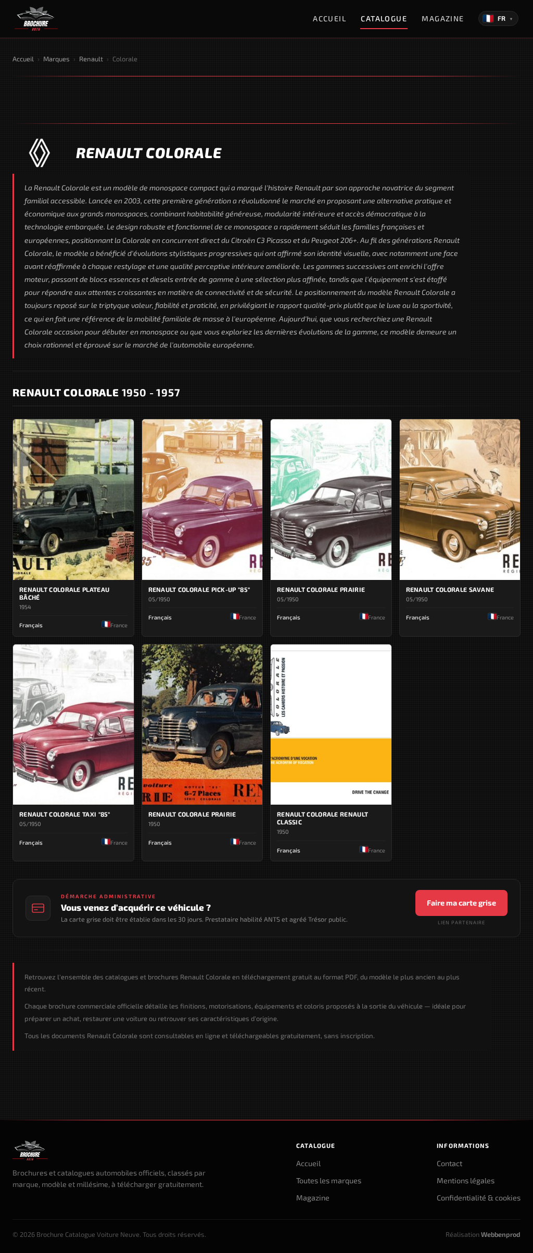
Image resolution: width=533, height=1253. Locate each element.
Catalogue (384, 18)
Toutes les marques (328, 1180)
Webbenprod (501, 1234)
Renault (91, 59)
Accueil (329, 18)
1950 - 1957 (96, 392)
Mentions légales (465, 1180)
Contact (449, 1163)
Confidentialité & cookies (479, 1197)
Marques (56, 59)
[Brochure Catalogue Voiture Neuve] (36, 19)
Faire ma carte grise (461, 902)
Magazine (443, 18)
